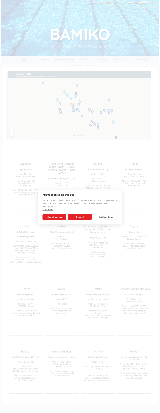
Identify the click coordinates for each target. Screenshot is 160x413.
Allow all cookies (54, 217)
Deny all (80, 217)
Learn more (47, 209)
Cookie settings (105, 217)
